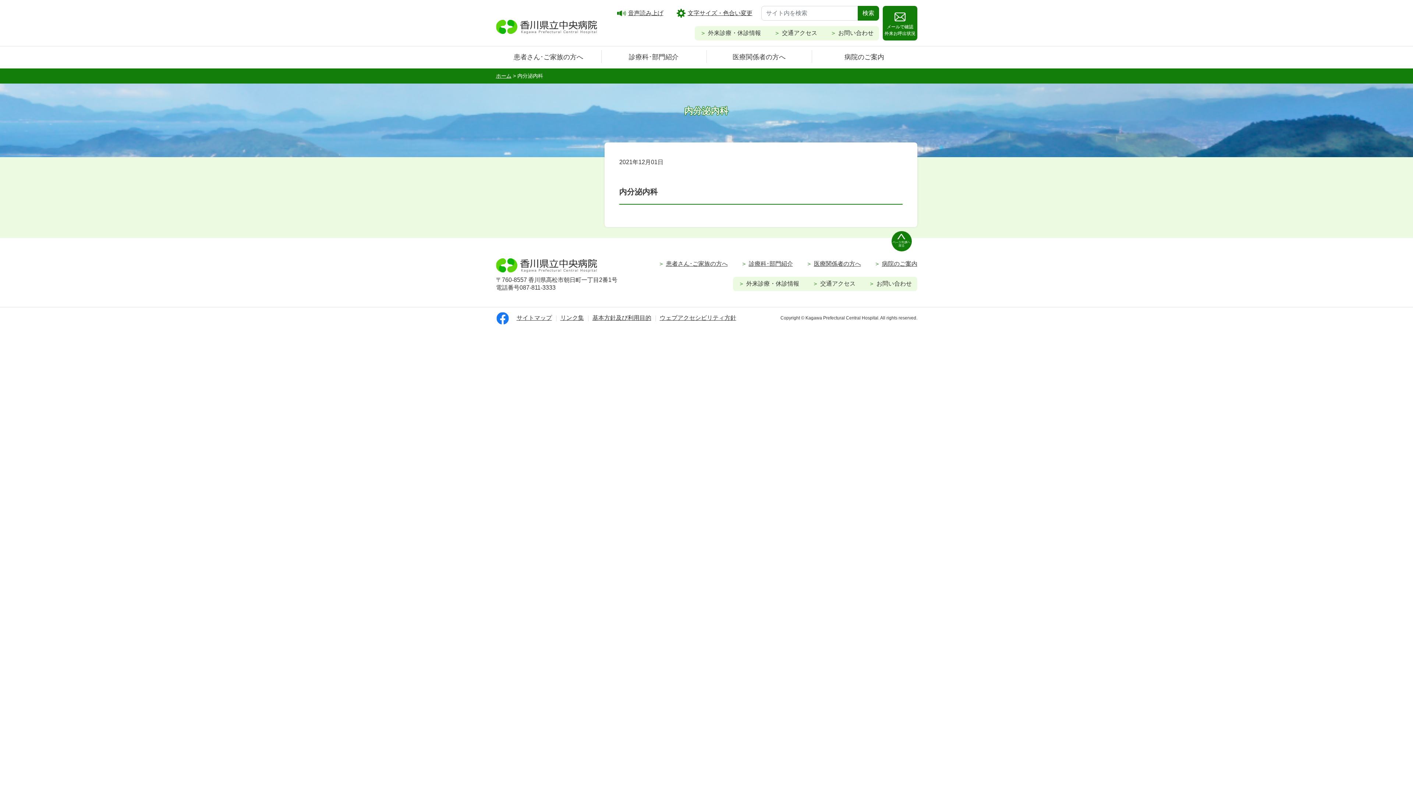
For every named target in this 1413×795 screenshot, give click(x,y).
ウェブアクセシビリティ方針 (698, 318)
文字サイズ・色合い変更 (720, 13)
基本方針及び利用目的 (621, 318)
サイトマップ (534, 318)
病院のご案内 (864, 57)
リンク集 (572, 318)
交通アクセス (799, 33)
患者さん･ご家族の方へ (548, 57)
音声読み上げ (645, 13)
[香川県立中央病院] (547, 26)
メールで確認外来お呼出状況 (900, 30)
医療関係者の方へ (759, 57)
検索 (868, 13)
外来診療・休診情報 (734, 33)
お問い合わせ (856, 33)
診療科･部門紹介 (654, 57)
